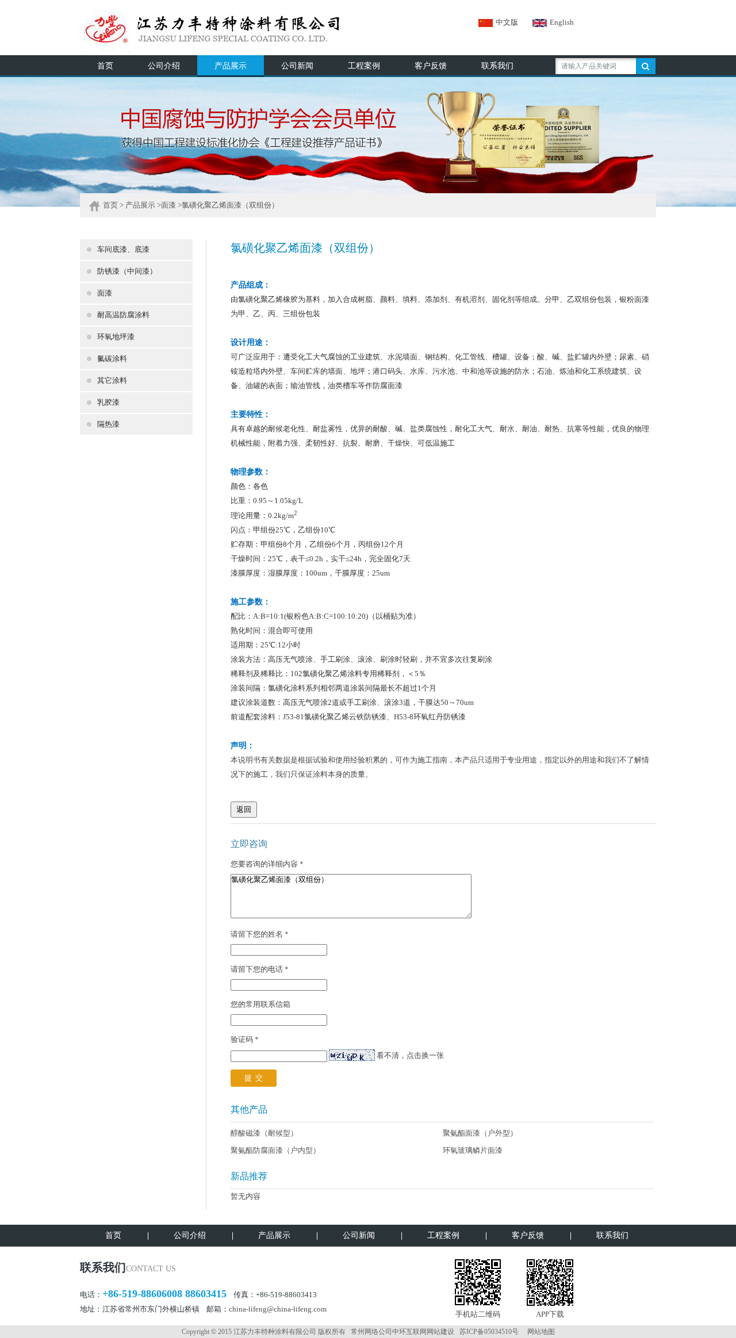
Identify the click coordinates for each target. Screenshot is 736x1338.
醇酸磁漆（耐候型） (264, 1133)
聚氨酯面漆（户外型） (480, 1133)
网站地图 (541, 1332)
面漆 (168, 205)
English (562, 22)
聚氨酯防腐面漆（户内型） (275, 1150)
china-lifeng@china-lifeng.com (278, 1309)
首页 (110, 205)
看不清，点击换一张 (410, 1056)
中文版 (507, 22)
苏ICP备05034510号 (489, 1332)
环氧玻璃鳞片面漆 (473, 1150)
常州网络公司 (371, 1332)
